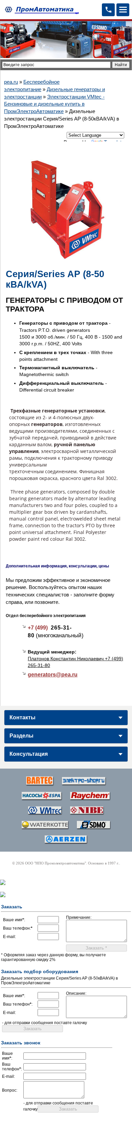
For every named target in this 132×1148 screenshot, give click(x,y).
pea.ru (11, 82)
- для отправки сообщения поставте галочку (44, 1022)
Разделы (21, 736)
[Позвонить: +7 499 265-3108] (108, 9)
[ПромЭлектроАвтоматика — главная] (41, 10)
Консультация (28, 754)
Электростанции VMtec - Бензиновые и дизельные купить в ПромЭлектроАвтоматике (54, 104)
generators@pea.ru (53, 674)
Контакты (22, 717)
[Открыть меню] (122, 9)
